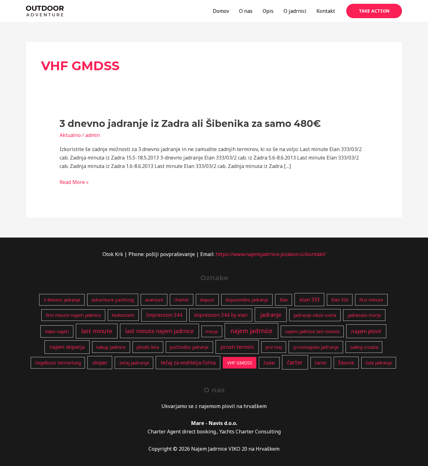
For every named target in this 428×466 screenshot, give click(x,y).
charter (181, 300)
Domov (221, 11)
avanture (154, 300)
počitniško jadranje (189, 347)
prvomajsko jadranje (316, 347)
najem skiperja (67, 346)
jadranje (270, 314)
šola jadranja (378, 363)
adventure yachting (112, 299)
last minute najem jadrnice (159, 331)
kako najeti (57, 331)
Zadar (269, 363)
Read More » (74, 182)
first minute (371, 300)
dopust (207, 300)
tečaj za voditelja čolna (188, 362)
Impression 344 (164, 315)
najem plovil (366, 331)
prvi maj (274, 347)
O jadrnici (295, 11)
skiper (99, 362)
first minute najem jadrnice (73, 315)
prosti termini (237, 346)
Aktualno (70, 135)
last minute (96, 331)
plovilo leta (148, 347)
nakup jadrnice (111, 347)
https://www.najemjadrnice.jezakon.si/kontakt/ (271, 254)
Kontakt (325, 11)
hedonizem (123, 315)
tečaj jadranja (134, 362)
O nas (246, 11)
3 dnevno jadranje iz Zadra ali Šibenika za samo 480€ (190, 123)
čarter (295, 362)
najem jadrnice (251, 331)
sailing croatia (364, 347)
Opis (268, 11)
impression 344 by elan (221, 315)
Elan (283, 300)
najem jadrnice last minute (312, 331)
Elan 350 (339, 300)
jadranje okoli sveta (315, 315)
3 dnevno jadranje (62, 300)
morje (212, 331)
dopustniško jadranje (246, 300)
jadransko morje (364, 315)
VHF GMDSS (239, 363)
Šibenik (346, 362)
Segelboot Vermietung (58, 363)
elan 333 (310, 299)
